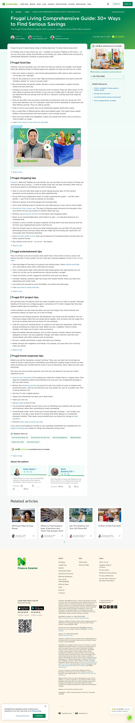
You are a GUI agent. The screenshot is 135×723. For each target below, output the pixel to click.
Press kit (62, 590)
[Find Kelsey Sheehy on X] (24, 472)
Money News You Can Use (40, 437)
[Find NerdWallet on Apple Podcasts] (111, 606)
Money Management (60, 437)
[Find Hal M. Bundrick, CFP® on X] (62, 474)
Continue (39, 716)
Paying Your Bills (18, 442)
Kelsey (29, 469)
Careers (61, 568)
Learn (27, 12)
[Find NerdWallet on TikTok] (115, 606)
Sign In (116, 4)
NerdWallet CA (83, 713)
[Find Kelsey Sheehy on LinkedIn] (31, 472)
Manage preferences (22, 716)
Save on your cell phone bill (23, 377)
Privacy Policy (65, 664)
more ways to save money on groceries (32, 122)
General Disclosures (71, 665)
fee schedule (81, 665)
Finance (18, 12)
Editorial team (64, 584)
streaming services (29, 385)
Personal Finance (33, 442)
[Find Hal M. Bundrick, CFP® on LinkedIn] (68, 474)
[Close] (132, 706)
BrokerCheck (62, 667)
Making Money (75, 437)
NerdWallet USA (67, 713)
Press (60, 587)
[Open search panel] (108, 4)
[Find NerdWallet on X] (100, 606)
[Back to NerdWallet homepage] (12, 12)
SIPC (94, 659)
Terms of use (103, 562)
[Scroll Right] (122, 524)
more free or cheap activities (28, 287)
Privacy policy (104, 570)
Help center (83, 562)
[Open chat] (130, 718)
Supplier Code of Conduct (105, 566)
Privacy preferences (106, 576)
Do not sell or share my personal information (107, 579)
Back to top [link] (17, 172)
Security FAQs (84, 565)
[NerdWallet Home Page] (10, 4)
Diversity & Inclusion (66, 573)
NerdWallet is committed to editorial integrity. (107, 72)
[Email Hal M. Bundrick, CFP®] (65, 474)
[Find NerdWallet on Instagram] (108, 606)
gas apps (19, 403)
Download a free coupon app (24, 208)
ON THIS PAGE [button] (99, 76)
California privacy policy (108, 573)
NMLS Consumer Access (66, 618)
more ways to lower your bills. (31, 422)
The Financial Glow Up (20, 437)
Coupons (14, 182)
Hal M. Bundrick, (67, 470)
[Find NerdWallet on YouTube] (104, 606)
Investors (62, 593)
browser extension (31, 214)
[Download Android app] (37, 608)
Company (62, 562)
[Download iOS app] (24, 608)
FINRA (90, 659)
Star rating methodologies (64, 580)
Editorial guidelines (65, 576)
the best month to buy (26, 236)
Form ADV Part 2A (91, 662)
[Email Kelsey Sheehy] (27, 472)
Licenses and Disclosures (81, 618)
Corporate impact (65, 571)
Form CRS (82, 662)
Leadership (62, 565)
